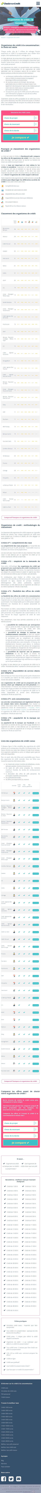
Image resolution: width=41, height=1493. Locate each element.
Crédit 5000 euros (6, 1420)
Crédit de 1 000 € (12, 1186)
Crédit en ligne (11, 1359)
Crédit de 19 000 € (30, 1242)
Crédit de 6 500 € (30, 1208)
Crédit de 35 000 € (30, 1276)
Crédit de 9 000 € (12, 1221)
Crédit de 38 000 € (12, 1285)
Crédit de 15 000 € (30, 1233)
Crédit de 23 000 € (30, 1250)
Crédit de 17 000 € (30, 1238)
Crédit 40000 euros (7, 1441)
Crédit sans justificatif (12, 1362)
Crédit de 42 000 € (12, 1293)
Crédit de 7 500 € (30, 1212)
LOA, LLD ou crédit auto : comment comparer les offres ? (21, 1354)
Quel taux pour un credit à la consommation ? (20, 1370)
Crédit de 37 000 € (30, 1280)
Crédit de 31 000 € (30, 1268)
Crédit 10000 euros (7, 1426)
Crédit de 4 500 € (30, 1199)
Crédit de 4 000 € (12, 1199)
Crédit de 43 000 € (30, 1293)
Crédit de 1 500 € (30, 1186)
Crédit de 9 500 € (30, 1221)
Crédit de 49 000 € (30, 1306)
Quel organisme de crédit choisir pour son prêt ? (29, 1166)
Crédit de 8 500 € (30, 1216)
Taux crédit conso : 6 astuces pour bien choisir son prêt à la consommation (21, 1349)
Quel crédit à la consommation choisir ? (18, 1366)
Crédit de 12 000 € (12, 1229)
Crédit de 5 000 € (12, 1204)
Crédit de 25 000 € (30, 1255)
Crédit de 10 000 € (12, 1225)
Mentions (4, 1464)
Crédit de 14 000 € (12, 1233)
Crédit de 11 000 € (30, 1225)
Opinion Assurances (7, 710)
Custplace (24, 710)
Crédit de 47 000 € (30, 1302)
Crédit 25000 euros (7, 1435)
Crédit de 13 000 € (30, 1229)
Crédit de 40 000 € (12, 1289)
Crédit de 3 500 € (30, 1195)
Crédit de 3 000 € (12, 1195)
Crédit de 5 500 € (30, 1204)
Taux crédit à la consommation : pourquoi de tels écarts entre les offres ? (21, 1332)
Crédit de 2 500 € (30, 1191)
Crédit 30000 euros (7, 1438)
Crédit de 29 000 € (30, 1263)
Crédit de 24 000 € (12, 1255)
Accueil (3, 37)
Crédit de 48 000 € (12, 1306)
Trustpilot (31, 708)
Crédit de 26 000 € (12, 1259)
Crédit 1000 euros (6, 1407)
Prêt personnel (5, 1394)
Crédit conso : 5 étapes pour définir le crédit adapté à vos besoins (21, 1337)
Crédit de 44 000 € (12, 1297)
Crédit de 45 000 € (30, 1297)
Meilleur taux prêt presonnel (10, 1444)
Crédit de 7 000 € (12, 1212)
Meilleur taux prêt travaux (9, 1450)
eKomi (38, 708)
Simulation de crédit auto (8, 1391)
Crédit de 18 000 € (12, 1242)
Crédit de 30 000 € (12, 1268)
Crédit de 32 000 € (12, 1272)
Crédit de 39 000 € (30, 1285)
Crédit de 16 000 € (12, 1238)
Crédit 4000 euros (6, 1417)
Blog (2, 1460)
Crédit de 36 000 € (12, 1280)
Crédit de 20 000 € (12, 1246)
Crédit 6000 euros (6, 1423)
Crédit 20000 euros (7, 1432)
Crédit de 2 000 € (12, 1191)
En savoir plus (27, 1491)
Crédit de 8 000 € (12, 1216)
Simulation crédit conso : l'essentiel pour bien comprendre (21, 1326)
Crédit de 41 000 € (30, 1289)
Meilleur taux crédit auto (8, 1447)
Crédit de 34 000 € (12, 1276)
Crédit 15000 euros (7, 1429)
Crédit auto (4, 1388)
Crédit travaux (5, 1397)
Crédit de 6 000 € (12, 1208)
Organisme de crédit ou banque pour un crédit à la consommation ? (11, 1166)
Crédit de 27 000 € (30, 1259)
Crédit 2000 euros (6, 1410)
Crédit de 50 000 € (12, 1310)
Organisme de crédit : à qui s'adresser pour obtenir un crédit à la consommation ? (21, 1343)
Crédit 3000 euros (6, 1414)
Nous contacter (5, 1467)
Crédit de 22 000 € (12, 1250)
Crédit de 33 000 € (30, 1272)
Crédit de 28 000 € (12, 1263)
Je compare (19, 137)
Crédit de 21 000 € (30, 1246)
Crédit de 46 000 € (12, 1302)
